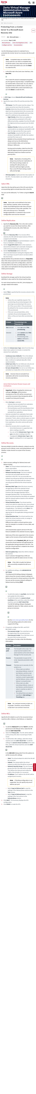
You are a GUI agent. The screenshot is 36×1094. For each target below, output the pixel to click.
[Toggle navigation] (33, 2)
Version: (3, 37)
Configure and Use (7, 45)
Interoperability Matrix (20, 620)
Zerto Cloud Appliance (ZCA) (20, 42)
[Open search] (29, 2)
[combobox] (13, 37)
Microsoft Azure (6, 42)
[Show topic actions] (33, 30)
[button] (18, 23)
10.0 (31, 42)
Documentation (18, 45)
